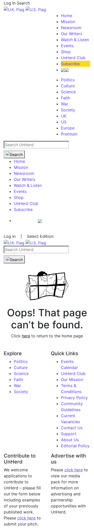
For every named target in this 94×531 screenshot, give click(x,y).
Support (68, 433)
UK (63, 115)
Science (68, 91)
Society (68, 109)
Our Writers (71, 33)
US (63, 121)
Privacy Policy (74, 397)
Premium (69, 133)
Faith (65, 97)
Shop (66, 51)
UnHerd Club (73, 57)
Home (66, 15)
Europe (67, 127)
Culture (68, 85)
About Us (70, 439)
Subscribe (70, 63)
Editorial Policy (75, 445)
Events (67, 45)
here (26, 335)
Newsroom (71, 27)
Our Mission (72, 379)
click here (26, 517)
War (64, 103)
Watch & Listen (75, 39)
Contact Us (71, 427)
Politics (68, 79)
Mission (68, 21)
